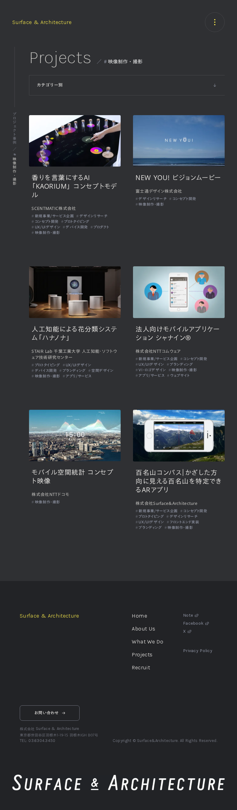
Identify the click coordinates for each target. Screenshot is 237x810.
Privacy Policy (197, 651)
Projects (60, 57)
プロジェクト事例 (14, 128)
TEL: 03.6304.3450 (37, 741)
